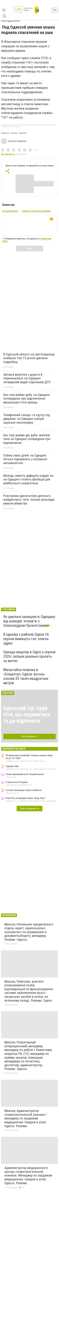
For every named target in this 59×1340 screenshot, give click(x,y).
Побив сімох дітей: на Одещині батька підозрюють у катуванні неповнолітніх (25, 459)
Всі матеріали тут (29, 736)
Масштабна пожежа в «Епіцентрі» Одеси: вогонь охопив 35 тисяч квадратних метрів (25, 676)
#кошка (14, 133)
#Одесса (5, 133)
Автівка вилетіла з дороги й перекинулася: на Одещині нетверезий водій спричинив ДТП (26, 378)
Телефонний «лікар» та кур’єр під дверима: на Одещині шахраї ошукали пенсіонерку (26, 418)
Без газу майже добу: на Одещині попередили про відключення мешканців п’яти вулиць (26, 398)
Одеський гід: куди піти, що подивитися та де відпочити (26, 714)
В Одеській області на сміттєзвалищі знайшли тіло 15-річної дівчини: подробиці (29, 358)
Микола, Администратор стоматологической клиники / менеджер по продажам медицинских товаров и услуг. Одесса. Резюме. (25, 1118)
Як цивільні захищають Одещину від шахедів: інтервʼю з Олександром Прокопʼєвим (29, 621)
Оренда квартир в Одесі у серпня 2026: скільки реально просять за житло (29, 656)
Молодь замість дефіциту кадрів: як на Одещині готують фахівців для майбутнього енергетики (28, 479)
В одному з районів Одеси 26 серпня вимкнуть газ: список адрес (26, 638)
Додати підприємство (29, 808)
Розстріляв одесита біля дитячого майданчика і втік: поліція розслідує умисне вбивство (29, 499)
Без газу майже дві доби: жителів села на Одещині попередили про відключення (26, 439)
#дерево (23, 133)
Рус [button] (54, 10)
